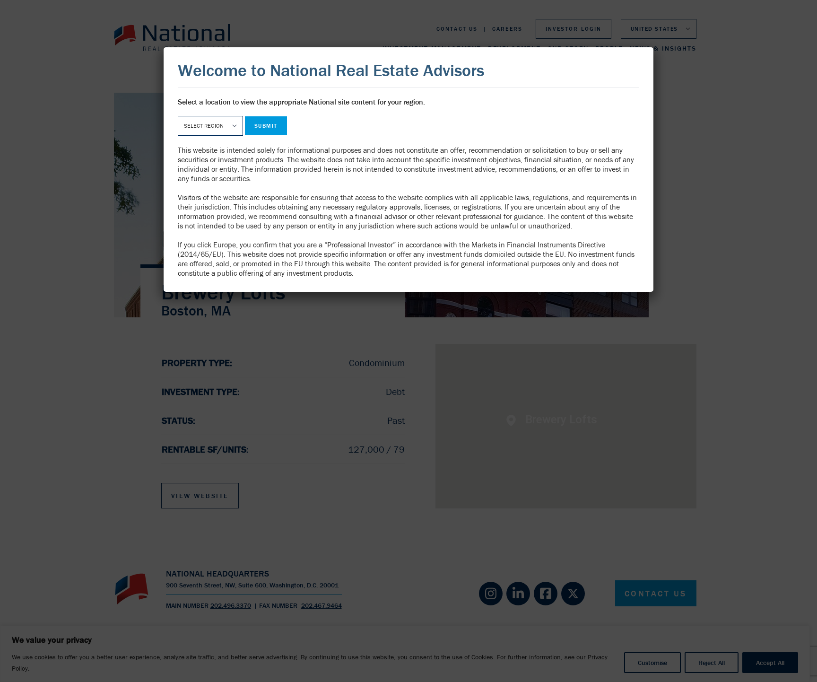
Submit (266, 125)
